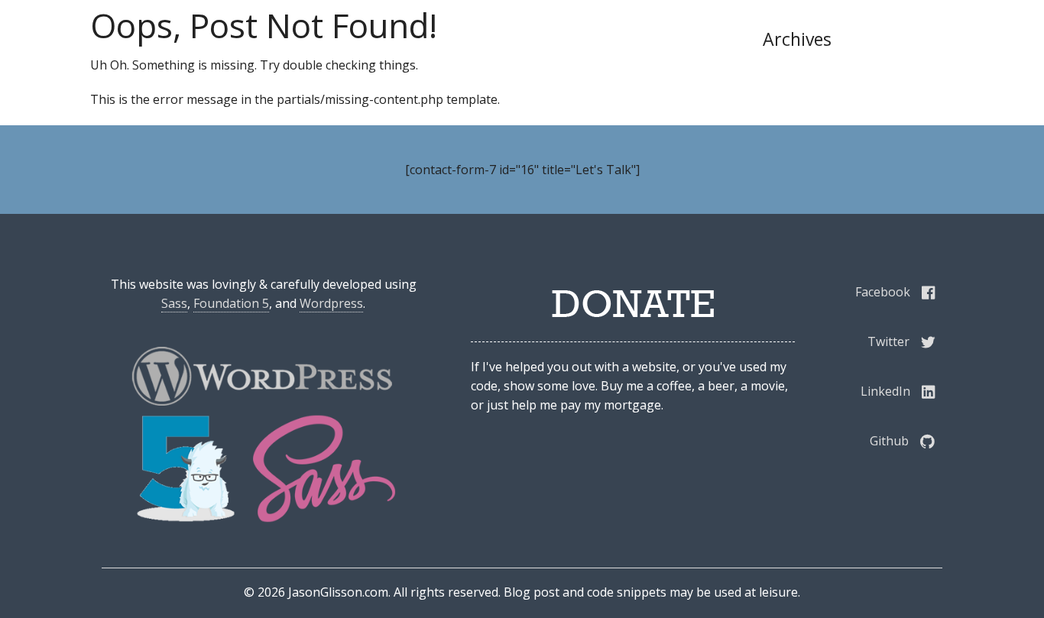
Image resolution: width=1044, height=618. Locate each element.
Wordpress (331, 303)
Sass (174, 303)
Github (889, 440)
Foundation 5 (231, 303)
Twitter (888, 341)
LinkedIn (885, 391)
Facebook (882, 291)
